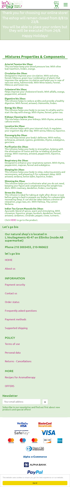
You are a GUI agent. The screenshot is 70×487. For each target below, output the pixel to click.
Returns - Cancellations (18, 361)
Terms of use (12, 343)
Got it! (35, 483)
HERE (13, 219)
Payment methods (15, 319)
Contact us (11, 293)
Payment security (15, 284)
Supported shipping (16, 327)
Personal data (13, 352)
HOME (8, 259)
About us (10, 268)
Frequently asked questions (21, 310)
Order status (12, 301)
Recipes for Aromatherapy (20, 377)
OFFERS (9, 385)
